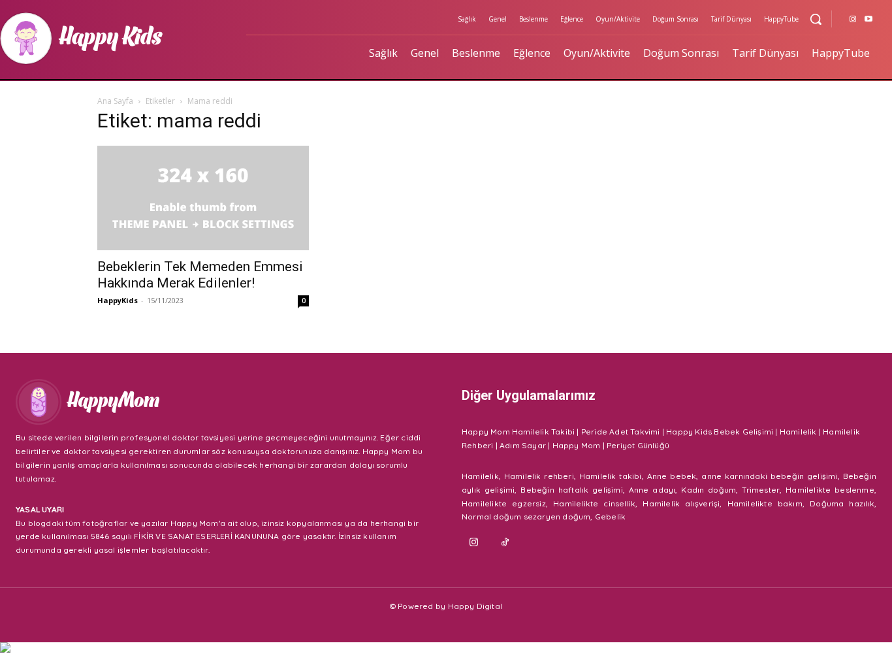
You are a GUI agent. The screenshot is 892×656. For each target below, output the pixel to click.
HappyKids (117, 300)
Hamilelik (798, 431)
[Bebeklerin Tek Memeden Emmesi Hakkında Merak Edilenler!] (203, 198)
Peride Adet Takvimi (620, 431)
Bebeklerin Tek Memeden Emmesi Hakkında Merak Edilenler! (200, 275)
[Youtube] (868, 19)
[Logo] (223, 402)
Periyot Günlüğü (638, 445)
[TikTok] (505, 543)
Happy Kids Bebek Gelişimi (719, 431)
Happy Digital (475, 606)
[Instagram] (853, 19)
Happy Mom (576, 445)
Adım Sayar (523, 445)
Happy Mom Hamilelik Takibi (518, 431)
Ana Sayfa (115, 101)
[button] (815, 19)
